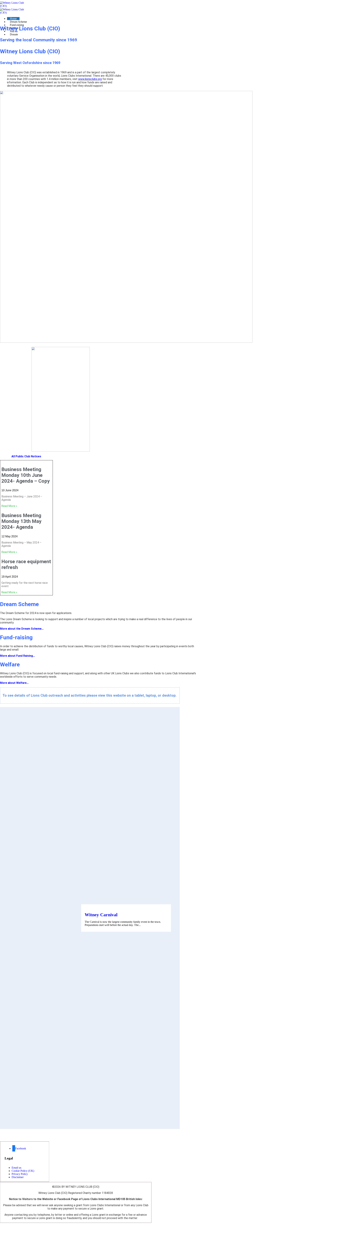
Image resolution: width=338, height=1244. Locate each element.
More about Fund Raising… (17, 655)
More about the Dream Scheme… (22, 628)
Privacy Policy (20, 1173)
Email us (16, 1167)
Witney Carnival (101, 914)
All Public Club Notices (26, 456)
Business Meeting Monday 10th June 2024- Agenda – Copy (25, 475)
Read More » (9, 506)
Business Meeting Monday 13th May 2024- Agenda (21, 521)
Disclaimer (18, 1177)
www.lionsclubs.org (90, 79)
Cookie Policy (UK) (23, 1170)
